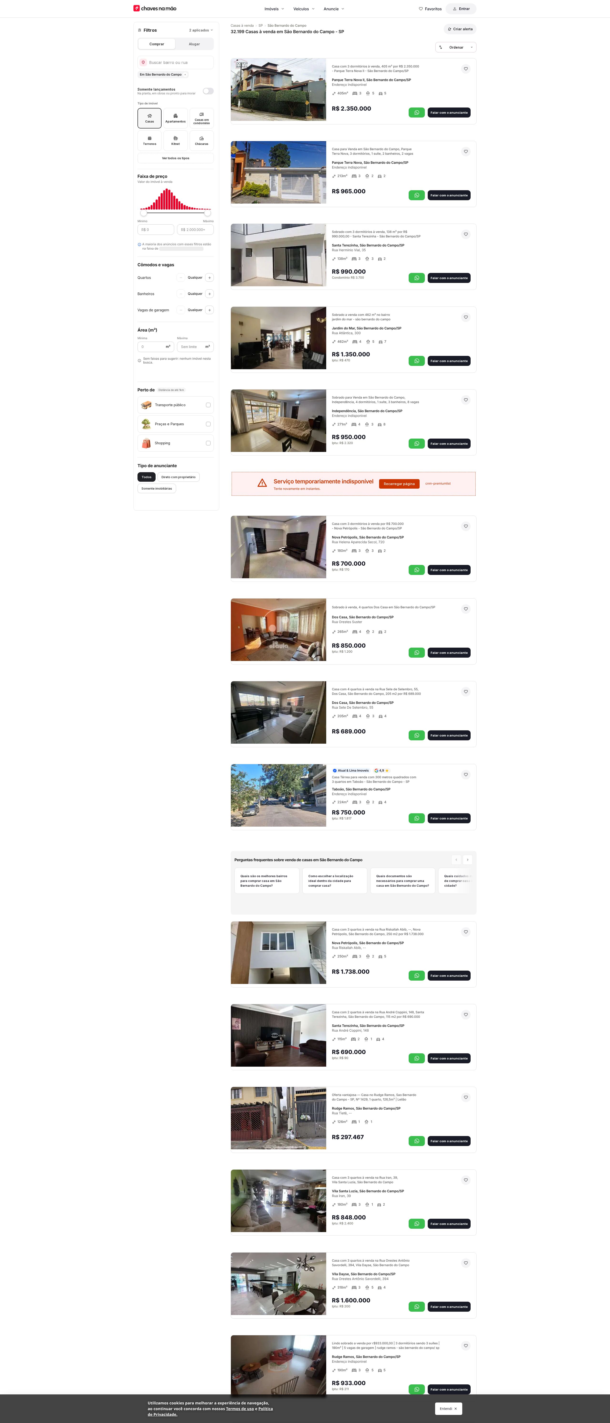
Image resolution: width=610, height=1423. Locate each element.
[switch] (175, 91)
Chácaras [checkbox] (201, 144)
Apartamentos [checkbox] (175, 121)
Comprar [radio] (156, 44)
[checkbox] (175, 405)
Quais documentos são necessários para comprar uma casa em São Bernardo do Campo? (402, 880)
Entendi (446, 1408)
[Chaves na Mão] (154, 9)
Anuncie (331, 8)
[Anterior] (309, 110)
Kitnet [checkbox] (175, 144)
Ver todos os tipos (175, 158)
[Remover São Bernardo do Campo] (185, 74)
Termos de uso (240, 1408)
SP (261, 26)
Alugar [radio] (194, 44)
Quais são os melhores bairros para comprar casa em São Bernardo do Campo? (263, 880)
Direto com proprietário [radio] (179, 477)
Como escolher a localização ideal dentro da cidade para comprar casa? (330, 880)
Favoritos (433, 8)
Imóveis (272, 8)
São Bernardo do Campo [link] (287, 26)
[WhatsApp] (417, 112)
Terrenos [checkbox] (149, 144)
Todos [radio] (147, 477)
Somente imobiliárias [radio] (157, 488)
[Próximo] (318, 110)
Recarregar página (399, 484)
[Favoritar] (466, 69)
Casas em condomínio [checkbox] (201, 121)
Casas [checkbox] (149, 121)
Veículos (301, 8)
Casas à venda (242, 26)
